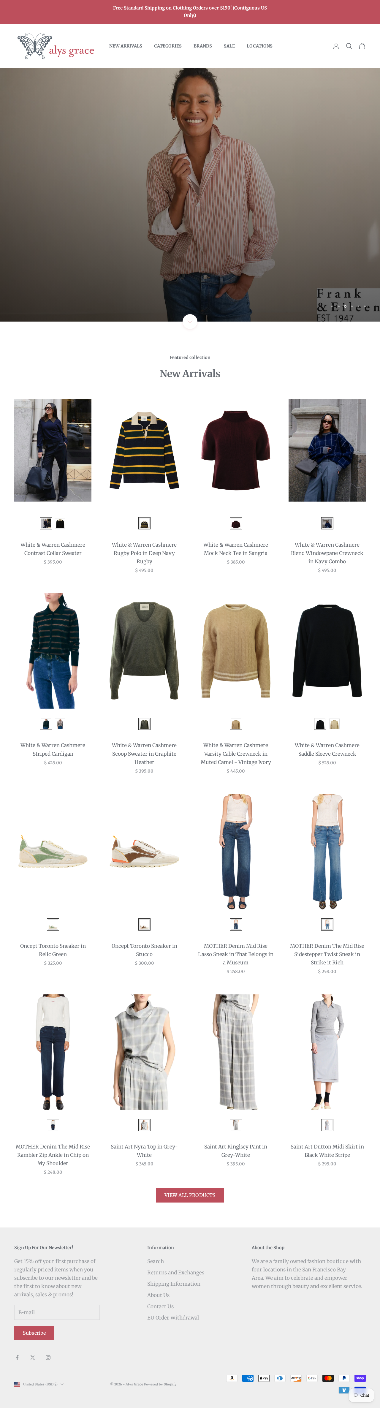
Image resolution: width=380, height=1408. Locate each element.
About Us (158, 1295)
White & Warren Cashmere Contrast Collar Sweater (52, 549)
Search (155, 1261)
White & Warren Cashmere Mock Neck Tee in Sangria (235, 549)
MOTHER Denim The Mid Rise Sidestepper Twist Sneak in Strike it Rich (327, 954)
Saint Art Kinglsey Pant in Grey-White (235, 1150)
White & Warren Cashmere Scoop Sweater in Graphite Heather (144, 753)
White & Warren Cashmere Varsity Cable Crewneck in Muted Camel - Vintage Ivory (236, 753)
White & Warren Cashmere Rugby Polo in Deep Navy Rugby (144, 553)
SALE (229, 46)
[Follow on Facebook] (17, 1357)
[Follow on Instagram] (48, 1357)
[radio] (45, 523)
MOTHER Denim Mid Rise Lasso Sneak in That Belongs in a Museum (235, 954)
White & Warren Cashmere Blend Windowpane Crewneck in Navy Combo (327, 553)
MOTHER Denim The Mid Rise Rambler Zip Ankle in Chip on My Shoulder (53, 1155)
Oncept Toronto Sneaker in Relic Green (53, 950)
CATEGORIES (168, 46)
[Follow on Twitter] (33, 1357)
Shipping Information (173, 1284)
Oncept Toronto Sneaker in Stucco (144, 950)
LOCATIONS (260, 46)
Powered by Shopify (160, 1384)
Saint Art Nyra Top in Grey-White (144, 1150)
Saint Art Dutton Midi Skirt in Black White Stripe (327, 1150)
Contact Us (160, 1306)
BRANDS (203, 46)
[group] (190, 195)
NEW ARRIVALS (125, 46)
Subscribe (34, 1333)
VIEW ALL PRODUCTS (190, 1195)
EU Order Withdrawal (173, 1317)
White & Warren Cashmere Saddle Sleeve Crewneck (327, 749)
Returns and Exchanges (175, 1272)
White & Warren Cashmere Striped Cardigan (52, 749)
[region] (190, 195)
